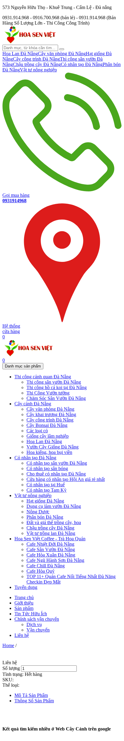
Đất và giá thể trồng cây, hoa (53, 522)
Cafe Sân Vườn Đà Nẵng (50, 549)
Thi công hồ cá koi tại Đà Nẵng (56, 387)
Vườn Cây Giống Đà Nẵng (52, 446)
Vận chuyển (38, 629)
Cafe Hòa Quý (40, 571)
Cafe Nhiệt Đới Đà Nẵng (50, 544)
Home (8, 645)
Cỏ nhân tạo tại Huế (45, 484)
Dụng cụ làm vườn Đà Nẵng (53, 506)
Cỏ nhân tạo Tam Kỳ (46, 490)
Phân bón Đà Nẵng (44, 517)
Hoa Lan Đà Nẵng (20, 53)
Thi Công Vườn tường (48, 392)
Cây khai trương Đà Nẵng (51, 414)
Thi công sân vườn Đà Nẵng (53, 382)
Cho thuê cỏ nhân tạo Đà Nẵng (56, 473)
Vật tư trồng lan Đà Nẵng (50, 533)
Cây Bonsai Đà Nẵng (46, 425)
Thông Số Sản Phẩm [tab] (34, 700)
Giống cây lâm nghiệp (47, 436)
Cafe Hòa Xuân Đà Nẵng (50, 554)
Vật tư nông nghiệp (38, 69)
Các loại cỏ (37, 430)
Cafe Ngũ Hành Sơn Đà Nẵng (55, 560)
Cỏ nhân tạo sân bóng (47, 468)
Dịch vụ (34, 624)
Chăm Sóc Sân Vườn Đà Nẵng (56, 398)
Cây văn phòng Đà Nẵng (62, 53)
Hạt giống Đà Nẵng (45, 500)
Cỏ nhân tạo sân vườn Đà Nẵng (56, 463)
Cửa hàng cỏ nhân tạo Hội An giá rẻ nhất (65, 479)
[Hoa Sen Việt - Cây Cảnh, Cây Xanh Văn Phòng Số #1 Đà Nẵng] (29, 41)
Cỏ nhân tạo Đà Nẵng (82, 64)
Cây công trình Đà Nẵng (36, 59)
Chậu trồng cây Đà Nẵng (37, 64)
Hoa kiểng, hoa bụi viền (49, 452)
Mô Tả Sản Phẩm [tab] (31, 695)
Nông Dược (37, 511)
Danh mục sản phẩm (23, 366)
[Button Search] (61, 49)
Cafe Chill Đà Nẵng (45, 565)
